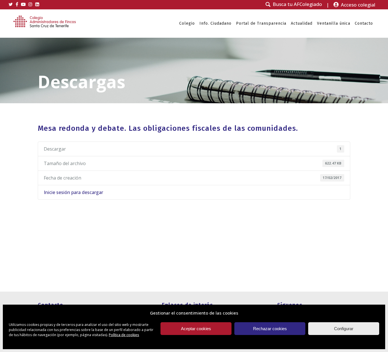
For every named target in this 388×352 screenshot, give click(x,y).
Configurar (343, 328)
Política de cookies (124, 334)
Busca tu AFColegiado (297, 4)
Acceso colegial (358, 4)
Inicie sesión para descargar (73, 192)
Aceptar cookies (196, 328)
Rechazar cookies (270, 328)
